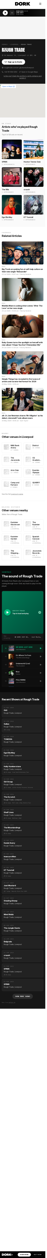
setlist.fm (11, 1002)
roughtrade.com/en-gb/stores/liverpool (19, 68)
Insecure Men (10, 856)
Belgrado (8, 941)
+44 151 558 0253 (10, 72)
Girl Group (8, 782)
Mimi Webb (8, 914)
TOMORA (8, 739)
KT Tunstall (9, 870)
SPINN (6, 969)
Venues (5, 44)
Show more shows (22, 996)
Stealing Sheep (10, 901)
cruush (7, 955)
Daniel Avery (9, 843)
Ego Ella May (9, 753)
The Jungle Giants (12, 928)
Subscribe (24, 1254)
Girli (5, 710)
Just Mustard (36, 637)
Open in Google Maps (29, 72)
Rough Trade (9, 713)
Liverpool (14, 44)
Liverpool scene (17, 494)
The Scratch (9, 797)
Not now (38, 1254)
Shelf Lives (9, 812)
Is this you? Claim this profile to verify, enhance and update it (23, 77)
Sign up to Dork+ (15, 62)
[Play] (5, 12)
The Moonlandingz (12, 827)
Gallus (6, 724)
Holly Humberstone (12, 766)
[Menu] (40, 4)
